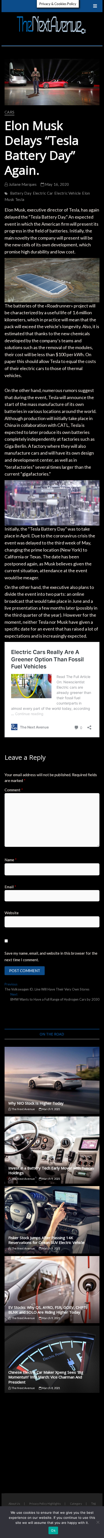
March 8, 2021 (50, 1388)
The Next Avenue (23, 1109)
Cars (9, 112)
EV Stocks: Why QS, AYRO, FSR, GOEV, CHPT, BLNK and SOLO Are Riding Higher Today (47, 1310)
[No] (97, 1522)
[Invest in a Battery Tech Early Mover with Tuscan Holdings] (52, 1150)
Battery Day (21, 193)
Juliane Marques (22, 184)
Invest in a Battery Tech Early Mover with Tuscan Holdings (51, 1170)
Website (12, 912)
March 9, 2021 (50, 1109)
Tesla (19, 199)
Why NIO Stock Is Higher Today (36, 1103)
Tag (93, 1503)
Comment (14, 790)
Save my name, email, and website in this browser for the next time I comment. (51, 956)
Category (76, 1503)
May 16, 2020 (56, 184)
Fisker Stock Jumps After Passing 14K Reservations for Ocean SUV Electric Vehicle (46, 1240)
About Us (14, 1503)
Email (10, 886)
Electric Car (43, 193)
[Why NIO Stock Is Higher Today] (52, 1080)
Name (11, 859)
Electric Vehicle (67, 193)
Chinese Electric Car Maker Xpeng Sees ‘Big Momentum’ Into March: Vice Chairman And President (45, 1377)
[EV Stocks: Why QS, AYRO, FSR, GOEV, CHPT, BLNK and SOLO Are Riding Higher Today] (52, 1289)
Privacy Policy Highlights (45, 1503)
